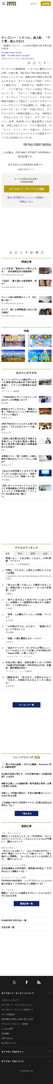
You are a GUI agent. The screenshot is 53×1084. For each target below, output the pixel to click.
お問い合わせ (7, 1038)
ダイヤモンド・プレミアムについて (16, 1004)
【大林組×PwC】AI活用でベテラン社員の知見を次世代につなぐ (26, 804)
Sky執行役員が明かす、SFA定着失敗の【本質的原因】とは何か (26, 775)
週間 (33, 553)
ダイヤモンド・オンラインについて (17, 993)
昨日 (20, 553)
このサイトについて (9, 1000)
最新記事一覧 (26, 903)
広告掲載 (5, 1033)
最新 (8, 553)
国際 (3, 55)
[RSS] (39, 982)
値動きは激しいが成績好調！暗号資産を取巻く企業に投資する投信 (26, 785)
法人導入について (9, 1043)
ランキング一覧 (26, 704)
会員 (45, 553)
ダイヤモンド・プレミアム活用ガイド (17, 1009)
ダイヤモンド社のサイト (12, 1051)
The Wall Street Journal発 (18, 55)
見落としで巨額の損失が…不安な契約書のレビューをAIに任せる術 (26, 794)
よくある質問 (7, 1028)
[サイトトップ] (11, 3)
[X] (14, 982)
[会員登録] (46, 3)
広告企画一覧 (7, 927)
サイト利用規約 (8, 1014)
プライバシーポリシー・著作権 (14, 1023)
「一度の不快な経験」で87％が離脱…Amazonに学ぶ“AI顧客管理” (26, 766)
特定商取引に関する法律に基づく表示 (17, 1019)
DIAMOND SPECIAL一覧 (13, 920)
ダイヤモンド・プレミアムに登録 (26, 188)
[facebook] (26, 982)
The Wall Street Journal (11, 52)
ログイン (34, 3)
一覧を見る (26, 813)
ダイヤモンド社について (12, 1061)
